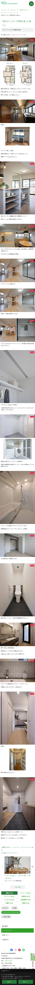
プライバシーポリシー (18, 976)
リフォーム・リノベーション (11, 912)
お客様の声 (5, 939)
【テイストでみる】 (9, 896)
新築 (15, 908)
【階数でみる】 (9, 903)
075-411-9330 (8, 960)
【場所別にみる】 (26, 896)
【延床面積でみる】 (25, 899)
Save (33, 40)
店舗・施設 (7, 916)
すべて (5, 908)
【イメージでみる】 (25, 893)
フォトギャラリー (7, 930)
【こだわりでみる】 (9, 899)
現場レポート (6, 935)
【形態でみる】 (25, 903)
